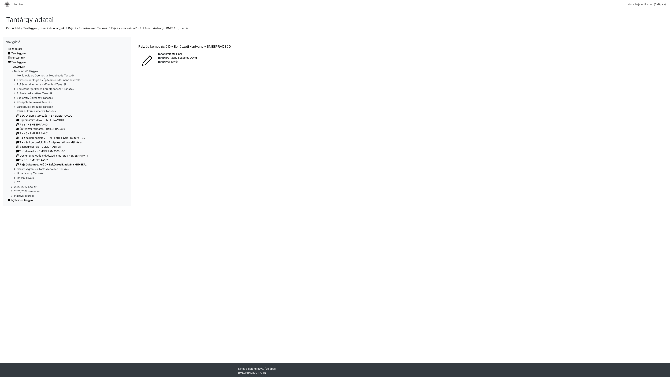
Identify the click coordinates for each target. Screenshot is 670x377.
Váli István (172, 61)
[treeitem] (67, 124)
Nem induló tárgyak (53, 28)
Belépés (660, 4)
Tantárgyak (30, 28)
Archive (18, 4)
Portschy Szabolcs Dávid (181, 57)
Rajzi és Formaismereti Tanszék (87, 28)
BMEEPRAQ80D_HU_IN (252, 372)
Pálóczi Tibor (174, 54)
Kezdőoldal (13, 28)
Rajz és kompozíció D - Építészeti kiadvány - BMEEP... (144, 28)
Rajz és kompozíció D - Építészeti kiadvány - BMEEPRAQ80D (184, 47)
